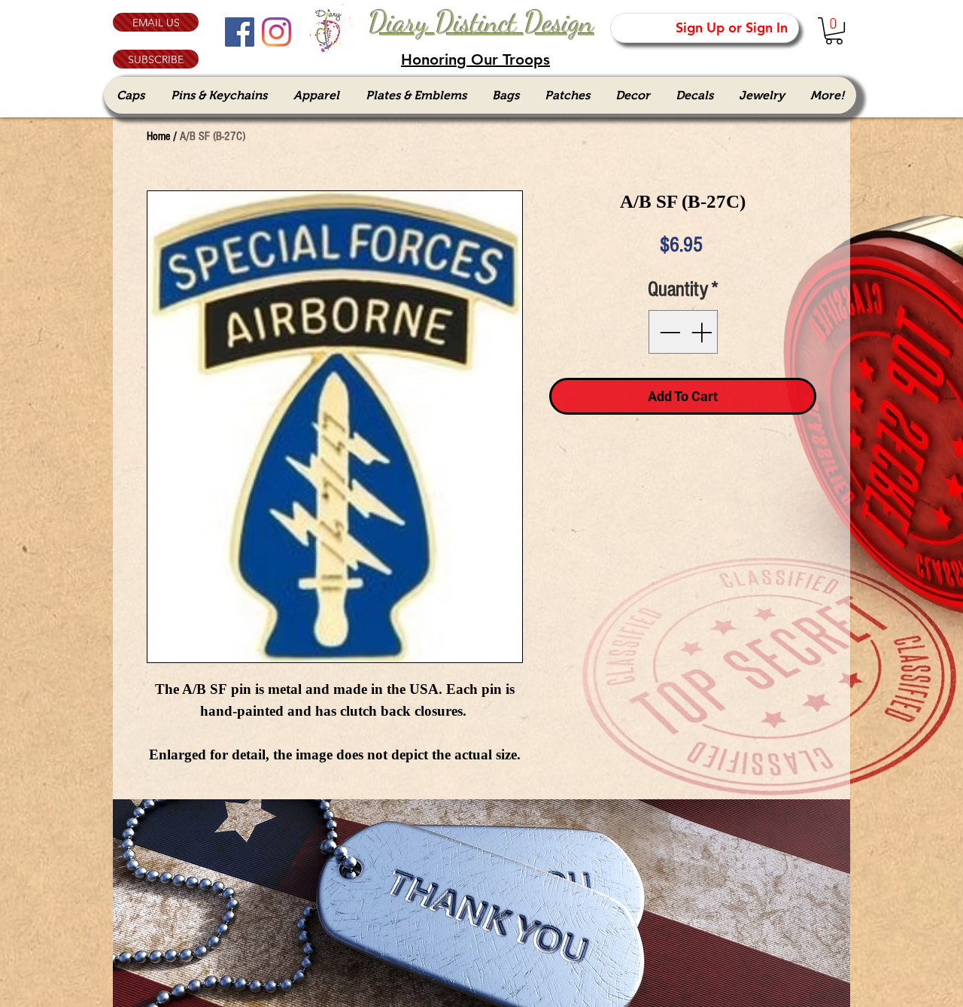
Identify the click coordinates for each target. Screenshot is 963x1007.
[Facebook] (239, 32)
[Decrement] (668, 332)
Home (158, 136)
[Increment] (702, 332)
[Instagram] (276, 32)
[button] (156, 59)
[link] (834, 30)
